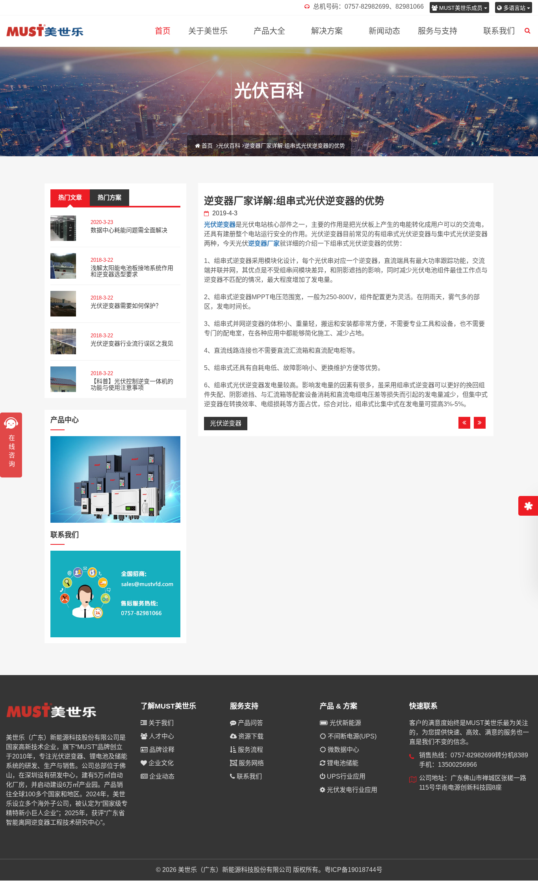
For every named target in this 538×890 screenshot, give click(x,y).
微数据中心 (342, 749)
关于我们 (160, 723)
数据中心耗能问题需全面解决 (129, 230)
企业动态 (161, 776)
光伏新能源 (344, 723)
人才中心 (160, 736)
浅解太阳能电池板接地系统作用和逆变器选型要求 (132, 271)
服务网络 (250, 763)
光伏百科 (229, 145)
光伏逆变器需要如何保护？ (126, 305)
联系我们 (499, 31)
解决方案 (327, 31)
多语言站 (514, 8)
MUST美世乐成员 (461, 8)
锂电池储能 (341, 763)
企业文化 (160, 763)
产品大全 (269, 31)
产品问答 (249, 723)
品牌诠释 (161, 749)
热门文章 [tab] (70, 197)
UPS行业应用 (345, 776)
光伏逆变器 (220, 224)
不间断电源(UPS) (351, 736)
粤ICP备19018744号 (353, 869)
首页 (163, 31)
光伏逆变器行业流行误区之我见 (132, 343)
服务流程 (249, 749)
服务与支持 (437, 31)
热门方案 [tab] (109, 197)
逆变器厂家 (264, 243)
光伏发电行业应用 (351, 789)
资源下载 (250, 736)
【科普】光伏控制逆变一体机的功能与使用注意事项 (132, 384)
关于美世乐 (208, 31)
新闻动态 (384, 31)
